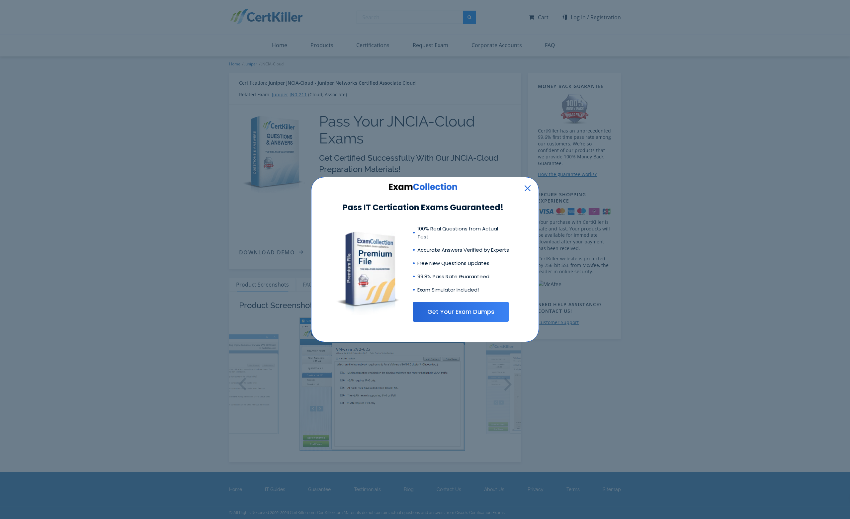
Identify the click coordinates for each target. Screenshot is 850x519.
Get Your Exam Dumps (460, 311)
